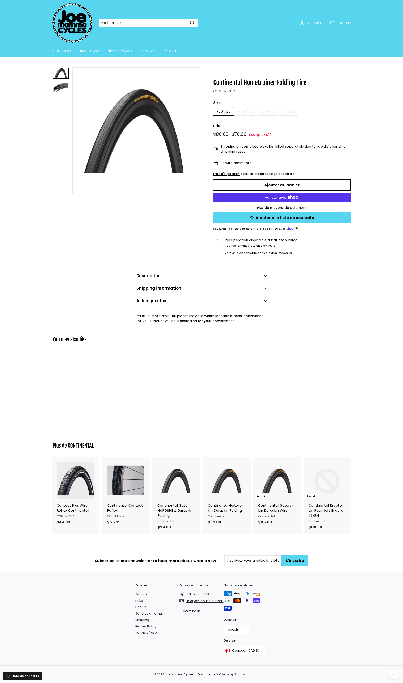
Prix (216, 125)
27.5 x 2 (289, 111)
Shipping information (158, 288)
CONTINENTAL (225, 91)
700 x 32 (245, 111)
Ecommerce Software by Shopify (221, 674)
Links (139, 600)
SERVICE (148, 51)
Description (148, 276)
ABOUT (170, 51)
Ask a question (152, 301)
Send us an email (149, 613)
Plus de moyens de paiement (282, 207)
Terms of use (146, 632)
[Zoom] (136, 131)
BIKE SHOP (62, 51)
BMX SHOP (89, 51)
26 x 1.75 (267, 111)
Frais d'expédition (226, 174)
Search (141, 594)
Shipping (142, 619)
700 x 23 (223, 111)
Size (217, 102)
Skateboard (120, 51)
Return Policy (145, 626)
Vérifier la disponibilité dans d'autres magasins (259, 253)
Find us (141, 607)
